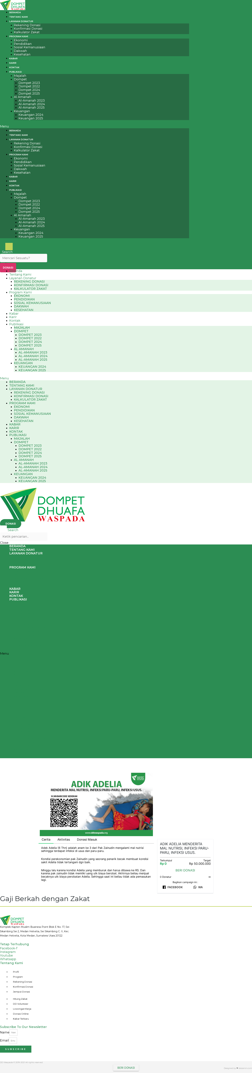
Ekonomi (21, 40)
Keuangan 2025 (31, 118)
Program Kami (18, 36)
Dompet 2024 (29, 90)
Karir (12, 62)
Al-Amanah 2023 (32, 100)
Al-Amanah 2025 (32, 107)
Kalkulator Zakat (27, 32)
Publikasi (15, 71)
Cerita (46, 839)
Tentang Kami (18, 16)
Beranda (15, 12)
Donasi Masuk (87, 839)
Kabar (13, 58)
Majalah (20, 76)
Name (4, 1032)
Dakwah (20, 51)
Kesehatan (22, 54)
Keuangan (22, 111)
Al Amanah (22, 97)
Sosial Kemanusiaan (29, 47)
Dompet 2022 (29, 86)
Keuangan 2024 (31, 115)
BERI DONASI (185, 870)
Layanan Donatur (21, 21)
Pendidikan (23, 44)
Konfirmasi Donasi (28, 28)
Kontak (14, 67)
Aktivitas (63, 839)
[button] (94, 126)
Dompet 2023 (29, 83)
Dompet (20, 79)
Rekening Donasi (27, 25)
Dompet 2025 (29, 93)
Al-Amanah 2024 (32, 104)
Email (4, 1040)
